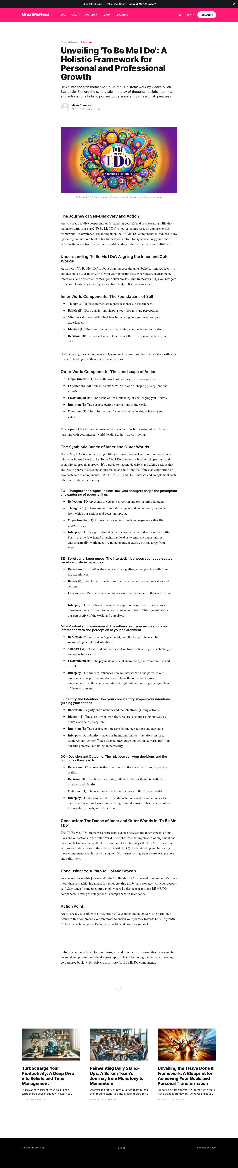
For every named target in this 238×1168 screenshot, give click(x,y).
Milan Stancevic (82, 105)
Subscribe (121, 14)
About (75, 14)
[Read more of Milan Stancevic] (65, 107)
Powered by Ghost (206, 1147)
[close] (234, 3)
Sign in (190, 14)
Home (62, 14)
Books (106, 14)
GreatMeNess (35, 14)
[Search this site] (179, 14)
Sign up (121, 1148)
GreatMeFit (90, 14)
